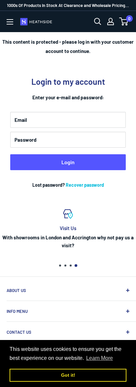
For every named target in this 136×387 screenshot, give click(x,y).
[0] (124, 21)
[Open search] (97, 21)
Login (68, 162)
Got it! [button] (68, 375)
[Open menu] (10, 21)
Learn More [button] (99, 358)
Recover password (85, 185)
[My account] (110, 21)
